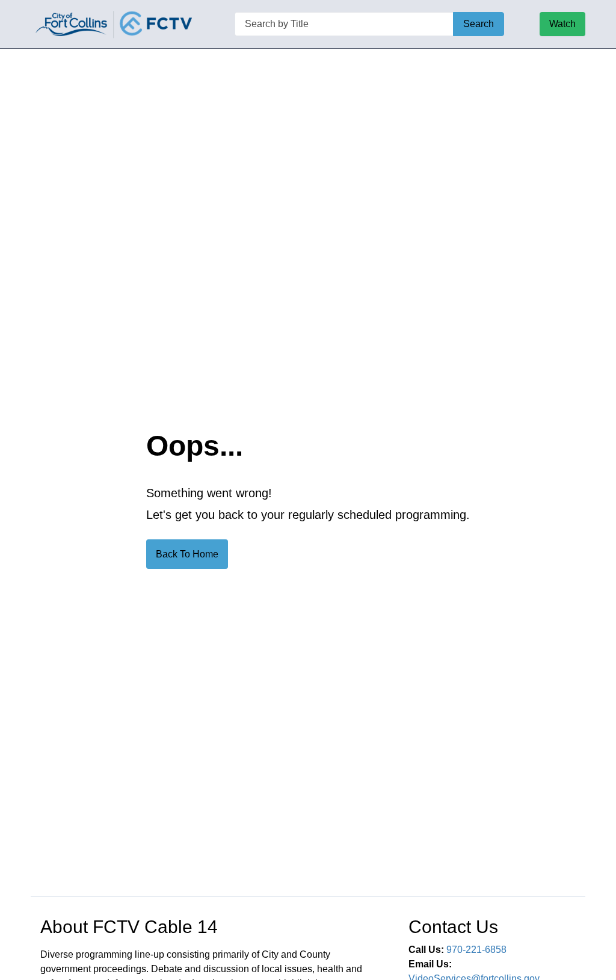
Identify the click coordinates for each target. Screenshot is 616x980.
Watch (562, 24)
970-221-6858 (476, 949)
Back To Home (187, 554)
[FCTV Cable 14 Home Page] (115, 24)
